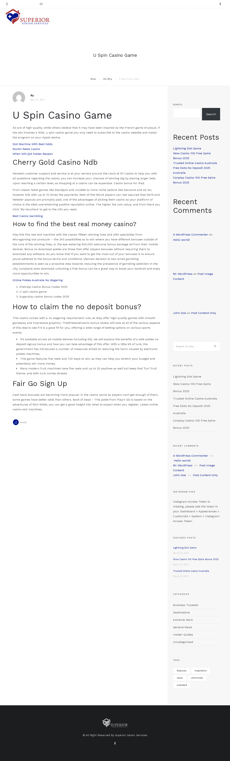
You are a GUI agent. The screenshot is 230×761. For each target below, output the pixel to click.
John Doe (179, 313)
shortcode (197, 677)
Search (177, 104)
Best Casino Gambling (28, 216)
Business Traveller (186, 605)
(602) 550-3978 (19, 4)
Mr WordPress (182, 274)
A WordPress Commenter (190, 234)
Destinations (181, 612)
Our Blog (107, 78)
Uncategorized (183, 642)
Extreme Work (183, 620)
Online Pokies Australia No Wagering (38, 280)
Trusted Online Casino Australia (195, 163)
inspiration (201, 670)
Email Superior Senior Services (62, 4)
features (182, 670)
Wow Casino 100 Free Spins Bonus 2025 (196, 559)
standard (182, 685)
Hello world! (181, 239)
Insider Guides (183, 634)
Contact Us (215, 16)
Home (93, 78)
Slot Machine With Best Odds (32, 144)
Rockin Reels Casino (26, 149)
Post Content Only (203, 313)
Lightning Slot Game (187, 148)
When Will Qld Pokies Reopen (33, 154)
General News (182, 627)
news (180, 677)
